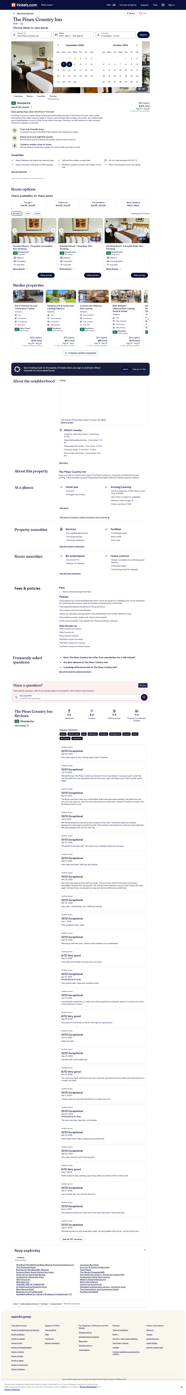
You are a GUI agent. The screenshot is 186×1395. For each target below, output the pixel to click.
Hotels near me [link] (152, 1339)
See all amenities (19, 172)
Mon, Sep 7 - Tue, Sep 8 (71, 35)
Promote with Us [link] (85, 1346)
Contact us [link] (49, 1339)
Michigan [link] (44, 1304)
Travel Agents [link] (84, 1350)
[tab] (21, 1257)
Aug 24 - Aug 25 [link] (27, 205)
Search (143, 34)
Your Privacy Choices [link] (121, 1343)
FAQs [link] (47, 1334)
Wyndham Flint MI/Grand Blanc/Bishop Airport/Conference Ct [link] (45, 1265)
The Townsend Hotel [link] (26, 1267)
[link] (143, 13)
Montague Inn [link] (22, 1282)
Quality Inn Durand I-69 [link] (91, 1284)
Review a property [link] (52, 1343)
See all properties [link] (25, 13)
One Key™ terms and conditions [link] (125, 1339)
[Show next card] (148, 319)
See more (63, 463)
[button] (69, 58)
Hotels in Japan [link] (17, 1361)
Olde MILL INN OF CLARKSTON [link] (30, 1284)
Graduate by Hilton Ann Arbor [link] (30, 1277)
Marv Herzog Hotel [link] (25, 1289)
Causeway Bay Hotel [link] (89, 1265)
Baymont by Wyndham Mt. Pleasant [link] (32, 1270)
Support (145, 5)
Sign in (171, 5)
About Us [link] (150, 1330)
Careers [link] (149, 1334)
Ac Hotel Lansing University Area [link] (31, 1287)
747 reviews (20, 725)
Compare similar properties (82, 353)
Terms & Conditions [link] (120, 1330)
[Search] (144, 697)
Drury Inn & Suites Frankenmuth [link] (94, 1267)
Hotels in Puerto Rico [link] (19, 1365)
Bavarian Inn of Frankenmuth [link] (29, 1292)
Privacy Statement (88, 1387)
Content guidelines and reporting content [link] (126, 1353)
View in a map (67, 422)
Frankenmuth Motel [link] (89, 1292)
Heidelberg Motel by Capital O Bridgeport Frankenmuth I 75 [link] (44, 1294)
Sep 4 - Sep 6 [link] (133, 205)
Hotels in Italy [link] (16, 1343)
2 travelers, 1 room (110, 35)
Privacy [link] (115, 1334)
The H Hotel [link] (85, 1270)
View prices (46, 275)
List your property (128, 5)
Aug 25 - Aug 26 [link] (63, 205)
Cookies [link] (116, 1347)
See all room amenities (70, 573)
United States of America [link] (29, 1304)
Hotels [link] (15, 1304)
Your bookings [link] (50, 1330)
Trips (155, 5)
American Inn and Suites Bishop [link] (30, 1274)
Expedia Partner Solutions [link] (89, 1337)
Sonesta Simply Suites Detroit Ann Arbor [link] (35, 1272)
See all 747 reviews (20, 107)
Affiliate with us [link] (85, 1332)
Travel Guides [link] (151, 1343)
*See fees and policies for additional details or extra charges (83, 517)
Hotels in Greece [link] (18, 1369)
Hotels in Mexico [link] (18, 1334)
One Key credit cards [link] (154, 1347)
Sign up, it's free (139, 369)
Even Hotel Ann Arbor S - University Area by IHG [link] (102, 1274)
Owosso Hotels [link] (55, 1304)
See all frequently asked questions (75, 671)
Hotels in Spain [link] (17, 1356)
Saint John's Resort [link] (89, 1282)
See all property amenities (72, 546)
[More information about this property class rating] (21, 23)
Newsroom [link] (83, 1341)
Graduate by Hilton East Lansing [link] (95, 1277)
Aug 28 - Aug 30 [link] (98, 205)
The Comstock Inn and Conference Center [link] (99, 1289)
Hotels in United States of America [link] (25, 1330)
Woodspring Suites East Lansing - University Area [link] (103, 1287)
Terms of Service (12, 1389)
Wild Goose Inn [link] (23, 1279)
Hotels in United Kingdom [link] (21, 1347)
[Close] (182, 1387)
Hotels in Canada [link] (18, 1339)
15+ (143, 89)
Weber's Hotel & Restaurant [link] (93, 1279)
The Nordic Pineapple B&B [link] (92, 1272)
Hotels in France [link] (17, 1352)
